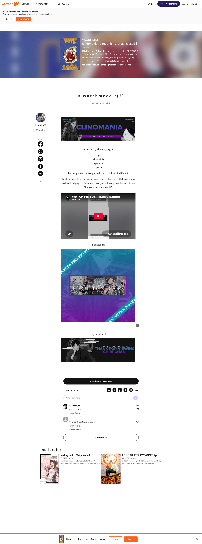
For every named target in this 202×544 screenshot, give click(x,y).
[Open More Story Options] (40, 181)
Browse (26, 3)
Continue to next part (101, 381)
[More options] (137, 405)
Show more (101, 437)
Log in (115, 539)
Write (150, 4)
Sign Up (130, 539)
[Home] (10, 4)
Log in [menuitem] (185, 3)
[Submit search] (58, 4)
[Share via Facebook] (40, 144)
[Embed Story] (40, 173)
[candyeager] (65, 406)
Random (85, 48)
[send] (135, 398)
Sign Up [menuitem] (195, 3)
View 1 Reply (75, 429)
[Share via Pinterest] (40, 159)
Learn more (23, 19)
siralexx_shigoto (105, 149)
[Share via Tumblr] (40, 166)
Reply (77, 413)
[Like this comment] (138, 409)
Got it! (9, 19)
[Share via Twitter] (40, 151)
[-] (65, 419)
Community (42, 3)
